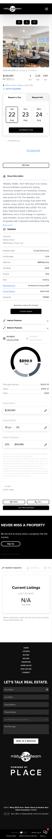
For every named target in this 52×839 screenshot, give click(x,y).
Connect (26, 673)
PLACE (34, 810)
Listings (26, 651)
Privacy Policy (11, 836)
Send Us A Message (26, 741)
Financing (26, 662)
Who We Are (26, 669)
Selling (26, 658)
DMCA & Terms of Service (28, 836)
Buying (26, 655)
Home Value (26, 665)
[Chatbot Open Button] (45, 832)
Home (26, 648)
